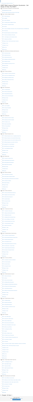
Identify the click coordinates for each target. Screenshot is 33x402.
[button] (0, 0)
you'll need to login (20, 398)
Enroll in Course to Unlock (16, 399)
